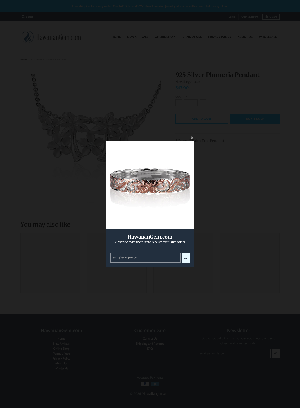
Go (185, 257)
